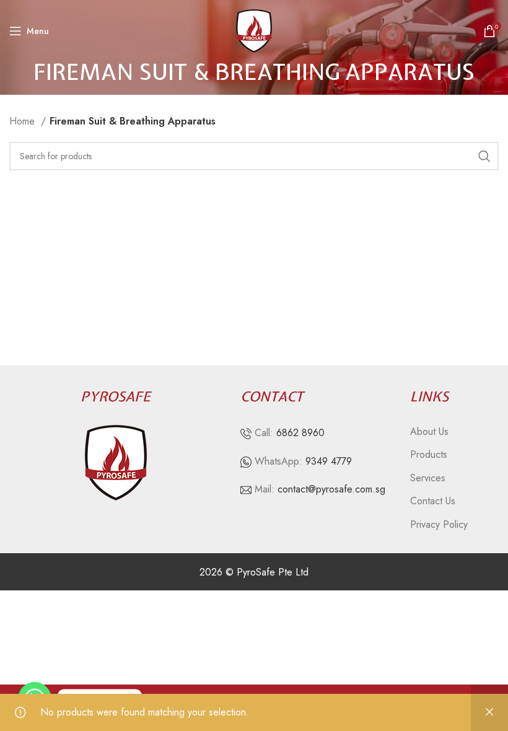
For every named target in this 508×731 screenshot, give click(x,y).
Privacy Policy (439, 525)
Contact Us (432, 501)
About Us (429, 432)
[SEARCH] (484, 156)
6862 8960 (300, 433)
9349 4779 (328, 461)
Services (427, 478)
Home (23, 121)
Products (428, 455)
